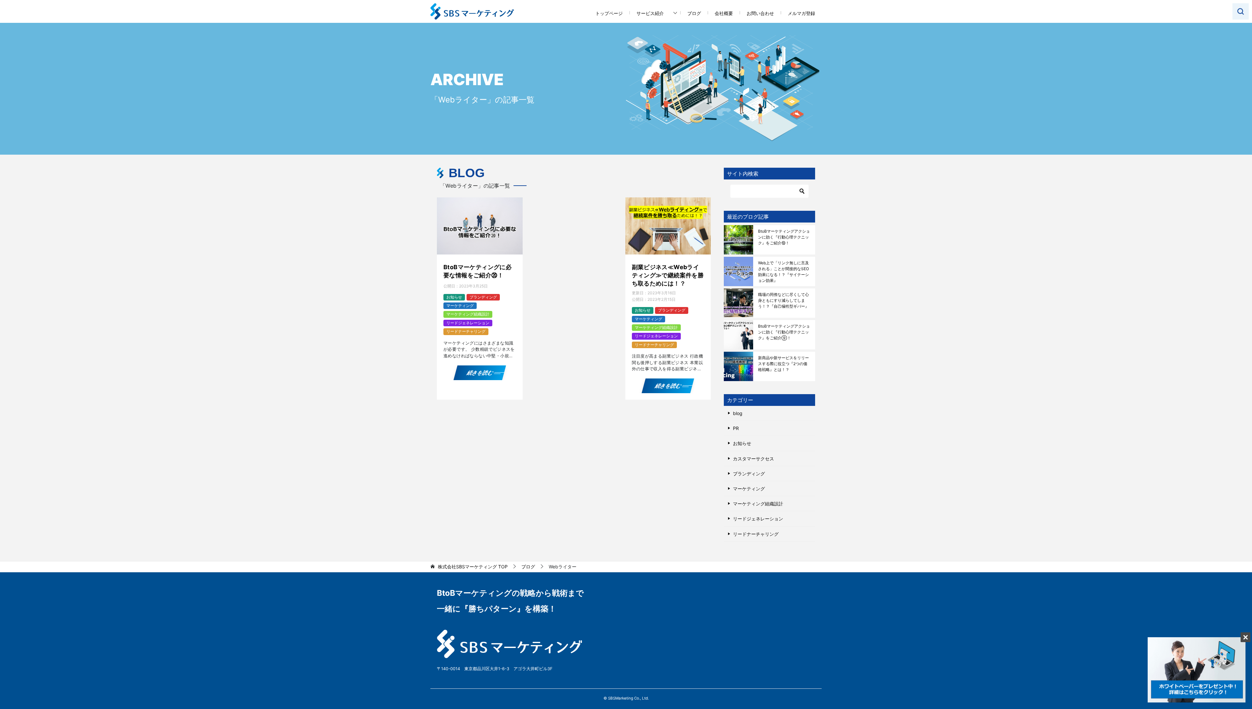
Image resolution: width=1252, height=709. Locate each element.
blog (737, 413)
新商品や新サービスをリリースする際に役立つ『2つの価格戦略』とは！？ (783, 363)
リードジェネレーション (467, 322)
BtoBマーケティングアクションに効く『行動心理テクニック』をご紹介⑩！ (784, 237)
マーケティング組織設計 (467, 314)
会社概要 (724, 13)
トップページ (609, 13)
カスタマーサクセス (753, 458)
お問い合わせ (760, 13)
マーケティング (460, 305)
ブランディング (483, 297)
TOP (473, 566)
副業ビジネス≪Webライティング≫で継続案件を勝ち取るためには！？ (668, 275)
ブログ (694, 13)
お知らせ (454, 297)
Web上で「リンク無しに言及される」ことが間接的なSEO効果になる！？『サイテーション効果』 (783, 271)
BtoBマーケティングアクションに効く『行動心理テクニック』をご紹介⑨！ (784, 332)
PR (736, 428)
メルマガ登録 (801, 13)
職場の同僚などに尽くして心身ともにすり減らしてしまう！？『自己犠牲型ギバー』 (783, 300)
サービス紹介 (650, 13)
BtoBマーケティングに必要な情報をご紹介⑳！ (477, 271)
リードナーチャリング (465, 331)
